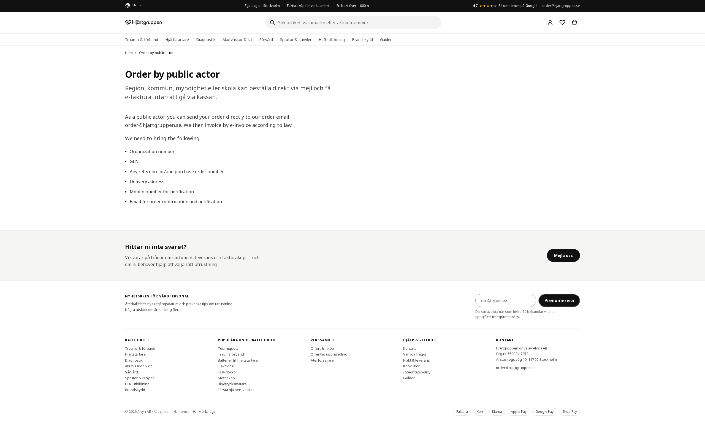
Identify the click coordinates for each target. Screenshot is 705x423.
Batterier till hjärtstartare (238, 359)
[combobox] (353, 22)
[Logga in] (550, 22)
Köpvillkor (411, 366)
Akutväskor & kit (237, 39)
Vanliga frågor (415, 354)
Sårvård (266, 39)
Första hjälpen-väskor (236, 389)
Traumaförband (231, 354)
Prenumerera (559, 300)
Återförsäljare (322, 359)
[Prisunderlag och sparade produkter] (562, 22)
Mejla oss (563, 255)
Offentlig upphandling (329, 354)
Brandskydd (362, 39)
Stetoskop (226, 377)
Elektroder (226, 366)
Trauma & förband (141, 39)
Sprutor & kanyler (295, 39)
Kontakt (409, 348)
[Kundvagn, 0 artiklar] (574, 22)
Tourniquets (228, 348)
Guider (386, 39)
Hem (129, 52)
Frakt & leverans (416, 359)
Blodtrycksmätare (232, 383)
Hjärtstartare (177, 39)
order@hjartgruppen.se (561, 5)
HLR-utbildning (332, 39)
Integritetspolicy (505, 316)
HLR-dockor (227, 371)
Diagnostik (205, 39)
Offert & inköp (322, 348)
